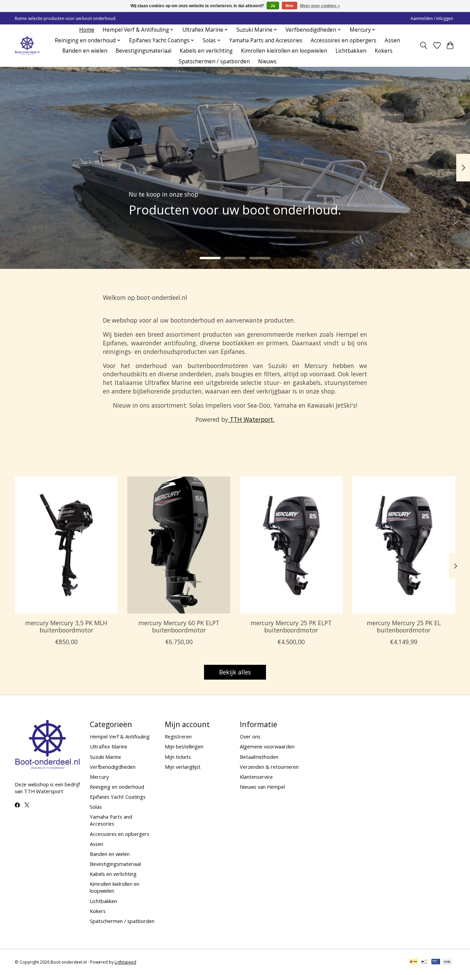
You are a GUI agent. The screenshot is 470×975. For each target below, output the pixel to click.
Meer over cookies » (320, 5)
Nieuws (267, 61)
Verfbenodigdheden (113, 766)
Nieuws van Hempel (262, 786)
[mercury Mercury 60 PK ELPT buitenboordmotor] (178, 545)
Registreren (178, 736)
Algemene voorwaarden (267, 746)
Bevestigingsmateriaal (143, 50)
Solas (96, 806)
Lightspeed (125, 962)
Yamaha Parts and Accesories (265, 40)
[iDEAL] (413, 962)
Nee (289, 5)
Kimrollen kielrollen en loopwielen (284, 50)
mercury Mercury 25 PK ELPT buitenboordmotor (291, 626)
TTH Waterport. (251, 419)
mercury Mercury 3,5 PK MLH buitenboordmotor (66, 626)
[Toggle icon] (424, 45)
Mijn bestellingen (184, 746)
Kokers (384, 50)
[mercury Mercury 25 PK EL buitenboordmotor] (403, 545)
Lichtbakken (350, 50)
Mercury (99, 776)
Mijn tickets (178, 756)
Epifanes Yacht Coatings (118, 796)
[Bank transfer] (447, 962)
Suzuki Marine (105, 756)
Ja (272, 5)
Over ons (250, 736)
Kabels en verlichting (206, 50)
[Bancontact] (424, 962)
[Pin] (435, 962)
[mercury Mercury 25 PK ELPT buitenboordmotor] (291, 545)
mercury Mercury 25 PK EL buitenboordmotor (404, 626)
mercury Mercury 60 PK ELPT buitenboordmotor (179, 626)
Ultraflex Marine (108, 746)
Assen (392, 40)
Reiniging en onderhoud (117, 786)
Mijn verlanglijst (183, 766)
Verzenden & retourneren (269, 766)
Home (86, 29)
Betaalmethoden (259, 756)
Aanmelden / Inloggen (431, 18)
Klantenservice (256, 776)
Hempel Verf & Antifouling (120, 736)
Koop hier (166, 220)
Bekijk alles (235, 672)
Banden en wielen (84, 50)
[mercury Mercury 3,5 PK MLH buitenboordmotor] (66, 545)
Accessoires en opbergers (343, 40)
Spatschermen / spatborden (214, 61)
